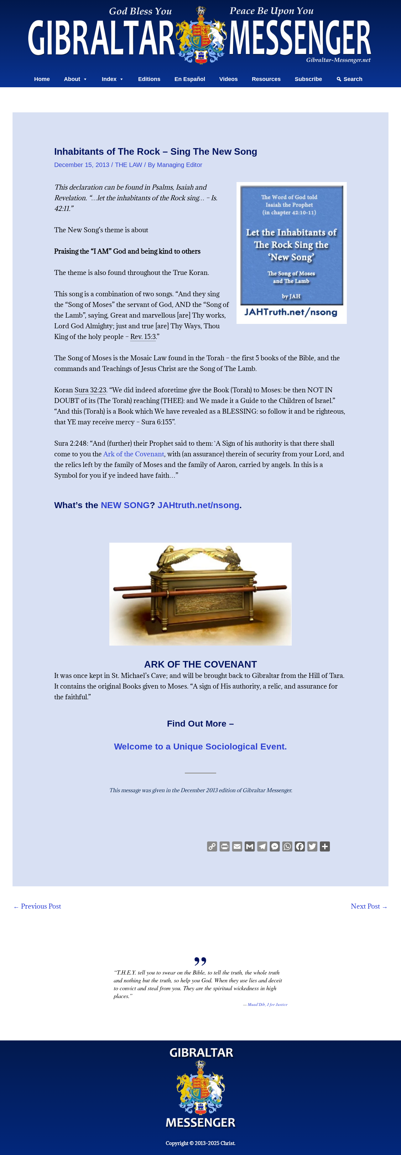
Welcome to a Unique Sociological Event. (200, 746)
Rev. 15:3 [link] (143, 336)
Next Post (369, 906)
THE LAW (128, 164)
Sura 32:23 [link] (90, 390)
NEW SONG (125, 505)
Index (109, 79)
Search (353, 79)
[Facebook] (300, 847)
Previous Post (37, 906)
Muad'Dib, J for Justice (268, 1004)
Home (42, 79)
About (72, 79)
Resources (266, 79)
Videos (228, 79)
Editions (149, 79)
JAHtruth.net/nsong (198, 505)
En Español (189, 79)
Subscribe (308, 79)
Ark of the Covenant (133, 454)
